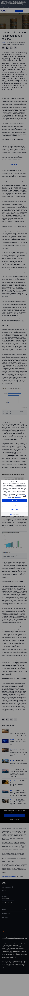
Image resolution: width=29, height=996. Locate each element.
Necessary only (14, 505)
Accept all (14, 500)
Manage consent (14, 509)
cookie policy (11, 497)
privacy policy (21, 497)
